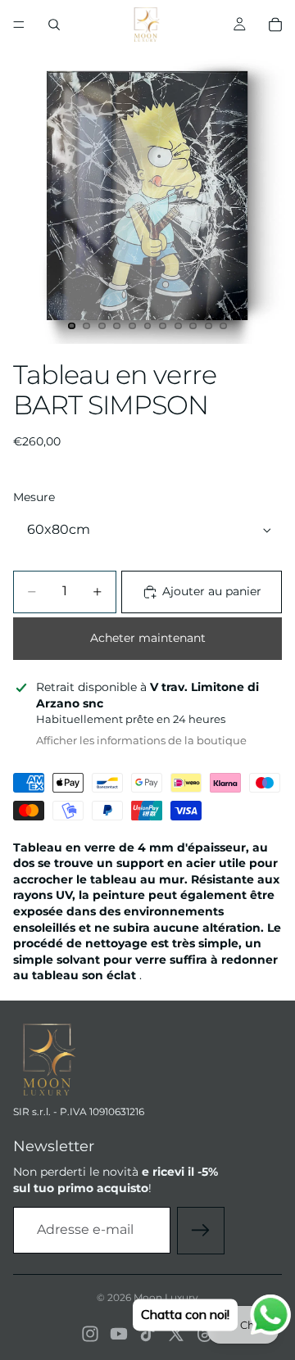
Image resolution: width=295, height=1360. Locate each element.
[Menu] (19, 24)
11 (223, 326)
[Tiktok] (147, 1334)
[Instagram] (90, 1334)
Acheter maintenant (148, 637)
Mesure (34, 497)
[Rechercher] (54, 25)
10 (208, 326)
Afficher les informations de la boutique (141, 740)
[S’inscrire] (201, 1230)
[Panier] (275, 25)
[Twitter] (176, 1334)
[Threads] (205, 1334)
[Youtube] (119, 1334)
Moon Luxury (166, 1297)
